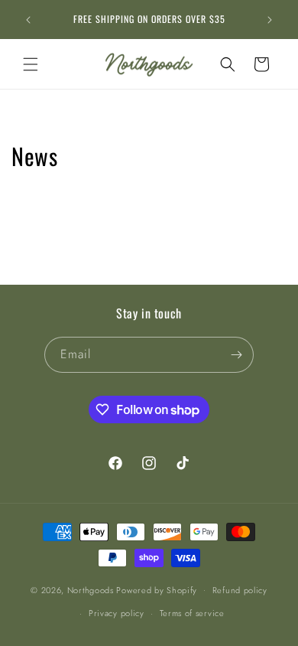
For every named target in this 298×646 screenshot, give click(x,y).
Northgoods (90, 589)
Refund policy (239, 590)
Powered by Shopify (156, 589)
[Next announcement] (270, 20)
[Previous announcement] (28, 20)
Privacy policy (116, 613)
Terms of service (192, 613)
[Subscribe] (236, 355)
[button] (30, 64)
